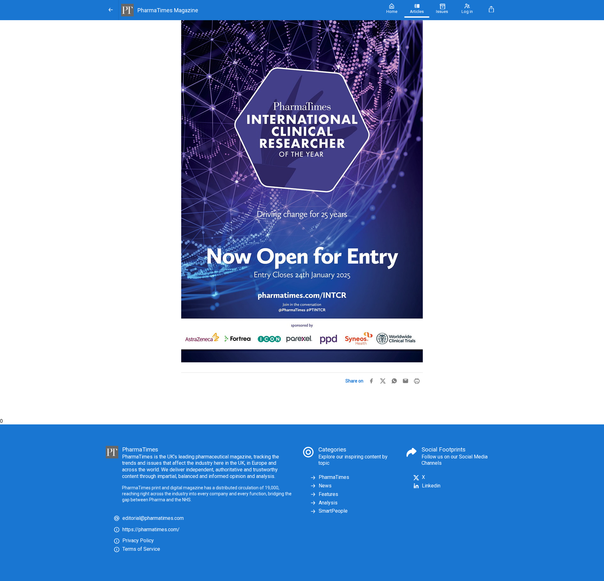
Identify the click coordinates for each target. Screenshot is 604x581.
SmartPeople (333, 511)
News (325, 486)
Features (328, 494)
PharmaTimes (334, 477)
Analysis (328, 503)
